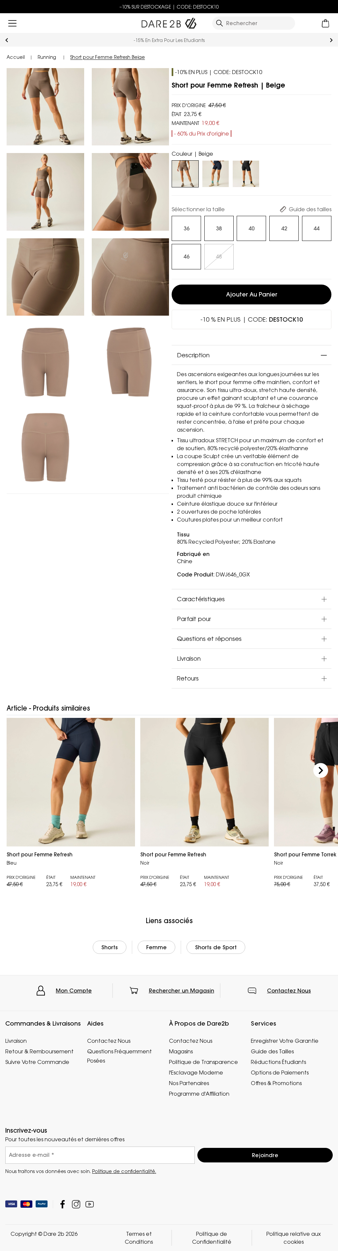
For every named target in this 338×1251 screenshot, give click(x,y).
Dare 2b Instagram (76, 1204)
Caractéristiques (201, 599)
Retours (188, 678)
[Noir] (246, 172)
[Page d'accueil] (168, 22)
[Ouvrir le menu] (12, 23)
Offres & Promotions (276, 1083)
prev (7, 40)
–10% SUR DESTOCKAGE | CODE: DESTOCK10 (169, 7)
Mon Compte (74, 990)
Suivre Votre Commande (37, 1062)
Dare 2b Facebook (62, 1204)
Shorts (109, 947)
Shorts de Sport (216, 947)
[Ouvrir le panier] (325, 23)
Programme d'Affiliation (199, 1093)
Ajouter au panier (251, 294)
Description (193, 355)
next (331, 40)
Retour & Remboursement (39, 1051)
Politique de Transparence (203, 1062)
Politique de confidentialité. (124, 1171)
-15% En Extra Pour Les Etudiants (169, 40)
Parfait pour (194, 618)
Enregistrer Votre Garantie (285, 1040)
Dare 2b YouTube (89, 1204)
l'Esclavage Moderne (196, 1072)
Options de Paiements (280, 1072)
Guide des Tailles (272, 1051)
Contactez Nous (289, 990)
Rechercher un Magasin (181, 990)
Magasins (181, 1051)
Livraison (189, 658)
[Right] (320, 770)
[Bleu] (215, 172)
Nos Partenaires (189, 1083)
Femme (156, 947)
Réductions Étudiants (278, 1062)
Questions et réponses (209, 638)
